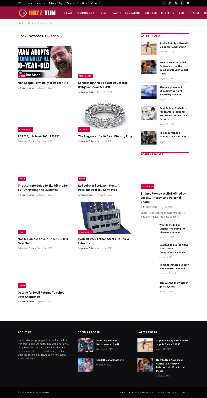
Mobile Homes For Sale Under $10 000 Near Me (43, 241)
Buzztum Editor (27, 87)
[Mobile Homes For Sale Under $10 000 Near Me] (45, 218)
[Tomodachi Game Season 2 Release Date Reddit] (149, 269)
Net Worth (147, 186)
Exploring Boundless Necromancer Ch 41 (108, 342)
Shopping (167, 13)
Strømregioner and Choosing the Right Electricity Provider (170, 90)
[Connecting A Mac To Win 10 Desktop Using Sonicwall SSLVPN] (105, 62)
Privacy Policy (55, 3)
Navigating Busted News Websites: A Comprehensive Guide (173, 248)
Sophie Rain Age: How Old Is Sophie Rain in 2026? (174, 45)
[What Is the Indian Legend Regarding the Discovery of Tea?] (149, 230)
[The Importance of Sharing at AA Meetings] (149, 138)
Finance (194, 13)
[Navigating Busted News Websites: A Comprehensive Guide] (149, 250)
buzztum (29, 392)
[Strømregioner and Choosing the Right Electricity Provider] (149, 92)
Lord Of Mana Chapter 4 (110, 360)
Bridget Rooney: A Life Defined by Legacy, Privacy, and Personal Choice (163, 197)
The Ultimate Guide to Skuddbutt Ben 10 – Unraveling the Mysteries (43, 188)
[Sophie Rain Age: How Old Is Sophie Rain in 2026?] (149, 48)
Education (132, 13)
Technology (85, 13)
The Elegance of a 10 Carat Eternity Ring (105, 136)
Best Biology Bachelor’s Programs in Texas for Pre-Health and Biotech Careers (173, 113)
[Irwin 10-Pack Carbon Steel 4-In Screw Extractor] (105, 218)
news (68, 13)
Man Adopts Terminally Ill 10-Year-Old (43, 83)
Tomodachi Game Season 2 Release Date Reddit (174, 266)
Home (29, 3)
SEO (181, 13)
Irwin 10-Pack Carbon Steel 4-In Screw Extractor (103, 241)
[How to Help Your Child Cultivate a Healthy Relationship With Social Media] (149, 67)
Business (151, 13)
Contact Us (96, 3)
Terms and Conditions (76, 3)
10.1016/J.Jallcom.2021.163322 (39, 136)
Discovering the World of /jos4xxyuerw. (173, 284)
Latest (22, 76)
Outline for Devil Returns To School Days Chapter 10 (41, 295)
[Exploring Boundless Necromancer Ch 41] (85, 345)
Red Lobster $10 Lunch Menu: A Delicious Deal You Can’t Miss (98, 188)
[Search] (187, 3)
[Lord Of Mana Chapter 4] (85, 365)
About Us (41, 3)
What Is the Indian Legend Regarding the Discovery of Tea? (172, 228)
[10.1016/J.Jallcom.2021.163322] (45, 115)
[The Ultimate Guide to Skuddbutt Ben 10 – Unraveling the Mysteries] (45, 165)
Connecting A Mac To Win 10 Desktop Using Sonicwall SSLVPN (103, 85)
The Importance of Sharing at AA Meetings (172, 134)
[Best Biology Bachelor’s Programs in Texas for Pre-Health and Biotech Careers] (149, 113)
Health (116, 13)
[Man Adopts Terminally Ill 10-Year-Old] (45, 62)
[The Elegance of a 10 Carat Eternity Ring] (105, 115)
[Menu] (19, 3)
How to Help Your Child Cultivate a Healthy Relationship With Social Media (173, 68)
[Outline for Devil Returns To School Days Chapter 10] (45, 272)
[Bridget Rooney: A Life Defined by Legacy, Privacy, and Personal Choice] (165, 174)
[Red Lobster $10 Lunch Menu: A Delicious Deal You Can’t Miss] (105, 165)
